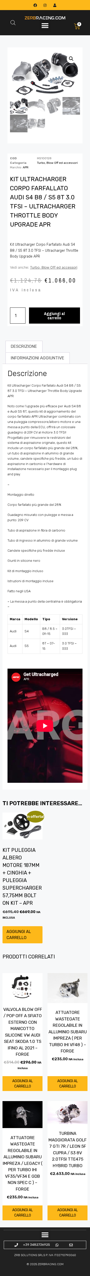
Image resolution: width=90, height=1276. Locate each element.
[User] (55, 5)
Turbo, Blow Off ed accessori (57, 163)
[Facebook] (35, 5)
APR (25, 167)
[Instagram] (45, 5)
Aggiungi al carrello (54, 315)
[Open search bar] (13, 22)
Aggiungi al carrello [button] (18, 934)
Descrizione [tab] (24, 346)
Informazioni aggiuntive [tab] (37, 357)
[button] (45, 26)
